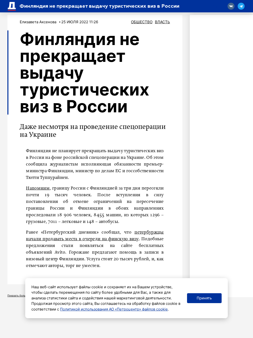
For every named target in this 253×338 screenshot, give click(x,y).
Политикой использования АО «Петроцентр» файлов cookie (114, 309)
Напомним (37, 188)
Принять (204, 298)
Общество (141, 22)
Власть (162, 22)
